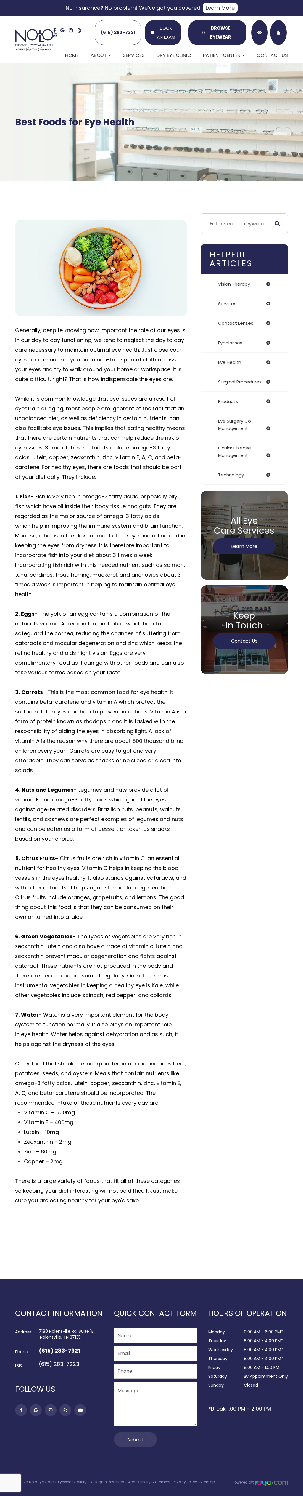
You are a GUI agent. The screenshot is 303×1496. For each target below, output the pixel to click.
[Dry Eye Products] (278, 32)
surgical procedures (240, 382)
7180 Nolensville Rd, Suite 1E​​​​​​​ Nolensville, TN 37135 (66, 1334)
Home (72, 55)
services (227, 303)
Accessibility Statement (149, 1481)
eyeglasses (230, 343)
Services (134, 55)
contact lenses (235, 323)
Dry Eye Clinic (174, 55)
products (228, 401)
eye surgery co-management (235, 424)
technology (231, 475)
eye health (229, 362)
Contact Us (272, 55)
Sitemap (207, 1481)
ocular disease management (234, 451)
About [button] (99, 55)
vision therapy (234, 284)
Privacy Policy (185, 1481)
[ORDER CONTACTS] (259, 32)
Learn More (220, 8)
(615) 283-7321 (118, 32)
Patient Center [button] (222, 55)
